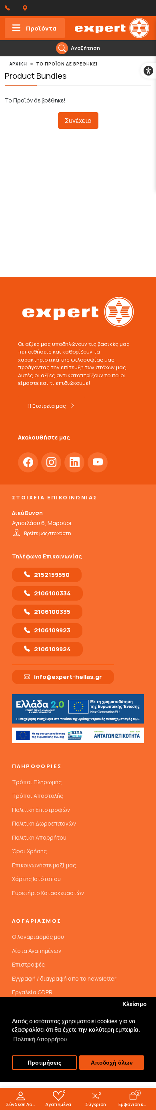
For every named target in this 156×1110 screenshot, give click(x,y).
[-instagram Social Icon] (51, 462)
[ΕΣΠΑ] (78, 735)
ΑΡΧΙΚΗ (18, 64)
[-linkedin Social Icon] (74, 462)
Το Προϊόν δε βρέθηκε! (67, 64)
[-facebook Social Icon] (28, 462)
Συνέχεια (78, 120)
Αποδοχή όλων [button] (112, 1063)
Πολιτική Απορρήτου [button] (40, 1039)
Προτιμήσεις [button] (44, 1063)
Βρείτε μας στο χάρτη (47, 533)
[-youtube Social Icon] (98, 462)
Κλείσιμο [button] (134, 1004)
